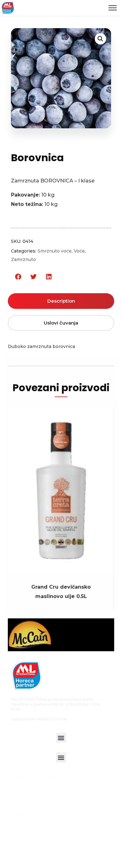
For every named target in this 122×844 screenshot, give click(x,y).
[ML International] (8, 7)
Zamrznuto (23, 259)
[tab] (61, 301)
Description (61, 301)
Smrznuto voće (55, 251)
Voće (79, 251)
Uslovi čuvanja (61, 323)
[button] (18, 277)
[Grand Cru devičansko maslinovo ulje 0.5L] (61, 570)
